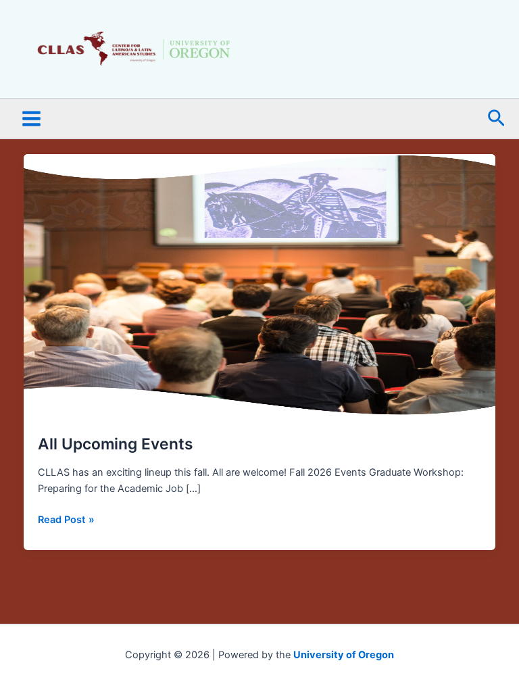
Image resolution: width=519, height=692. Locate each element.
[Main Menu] (31, 119)
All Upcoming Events (115, 444)
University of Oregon (343, 655)
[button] (496, 119)
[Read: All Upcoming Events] (260, 286)
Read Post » (66, 519)
